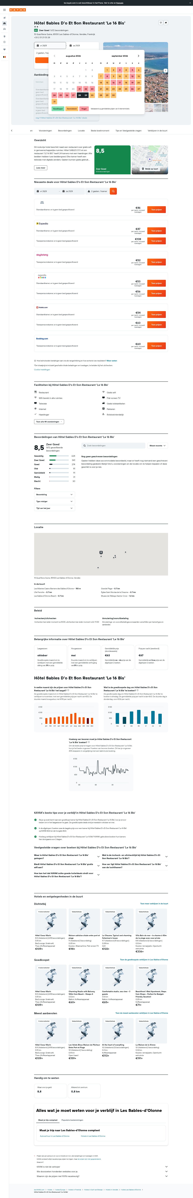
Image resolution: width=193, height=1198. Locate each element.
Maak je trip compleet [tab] (47, 1120)
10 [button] (54, 82)
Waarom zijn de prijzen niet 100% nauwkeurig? (58, 1176)
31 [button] (54, 101)
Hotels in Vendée (112, 1190)
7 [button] (79, 76)
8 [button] (86, 76)
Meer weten (112, 360)
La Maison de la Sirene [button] (145, 1045)
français (119, 3)
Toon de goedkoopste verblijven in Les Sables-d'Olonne (144, 959)
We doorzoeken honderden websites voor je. (57, 1171)
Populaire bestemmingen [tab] (72, 1120)
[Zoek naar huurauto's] (4, 29)
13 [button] (73, 82)
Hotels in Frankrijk (74, 1190)
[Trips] (4, 49)
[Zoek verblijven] (4, 23)
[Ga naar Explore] (4, 36)
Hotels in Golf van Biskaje (93, 1190)
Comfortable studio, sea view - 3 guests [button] (116, 992)
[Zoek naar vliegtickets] (4, 18)
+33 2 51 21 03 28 (42, 37)
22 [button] (86, 89)
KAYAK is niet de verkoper (48, 1166)
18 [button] (61, 89)
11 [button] (60, 82)
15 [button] (86, 82)
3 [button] (54, 76)
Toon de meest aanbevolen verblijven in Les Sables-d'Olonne (142, 1013)
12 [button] (67, 82)
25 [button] (60, 95)
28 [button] (79, 95)
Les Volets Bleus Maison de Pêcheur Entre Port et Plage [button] (84, 1046)
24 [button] (54, 95)
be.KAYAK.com (39, 1190)
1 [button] (85, 70)
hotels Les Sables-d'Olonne (131, 1190)
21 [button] (80, 89)
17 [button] (54, 89)
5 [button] (67, 76)
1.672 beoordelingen (59, 30)
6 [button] (73, 76)
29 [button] (86, 95)
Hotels (50, 1190)
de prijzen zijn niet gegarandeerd (89, 1159)
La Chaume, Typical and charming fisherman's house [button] (116, 936)
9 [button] (92, 76)
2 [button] (92, 70)
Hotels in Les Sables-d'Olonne (93, 1136)
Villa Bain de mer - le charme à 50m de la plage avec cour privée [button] (151, 936)
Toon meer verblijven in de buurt (154, 903)
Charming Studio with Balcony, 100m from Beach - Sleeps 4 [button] (82, 992)
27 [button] (73, 95)
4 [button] (60, 76)
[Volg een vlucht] (4, 42)
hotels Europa (60, 1190)
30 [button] (92, 95)
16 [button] (92, 82)
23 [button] (92, 89)
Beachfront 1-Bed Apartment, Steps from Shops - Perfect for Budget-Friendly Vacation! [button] (151, 994)
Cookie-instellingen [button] (42, 369)
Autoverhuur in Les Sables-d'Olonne (54, 1136)
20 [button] (73, 89)
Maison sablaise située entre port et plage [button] (84, 936)
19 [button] (67, 89)
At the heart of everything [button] (113, 1045)
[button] (190, 3)
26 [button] (67, 95)
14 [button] (80, 82)
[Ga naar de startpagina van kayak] (17, 9)
